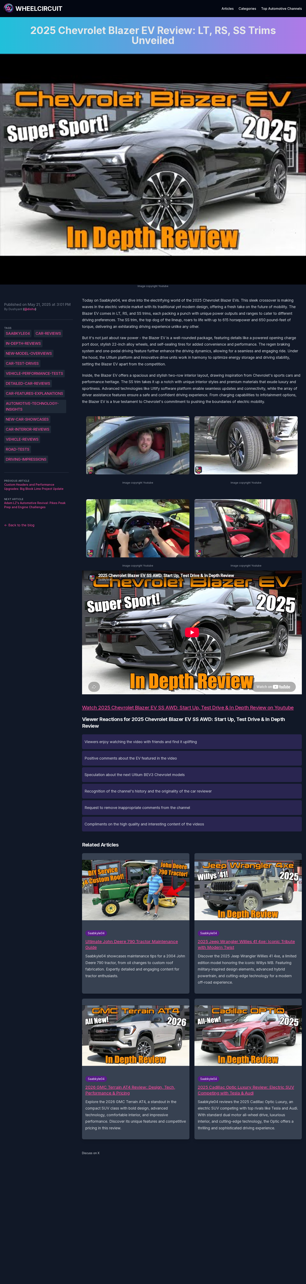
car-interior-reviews (27, 429)
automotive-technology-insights (32, 406)
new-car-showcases (27, 419)
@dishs (29, 309)
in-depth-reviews (23, 343)
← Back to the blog (19, 525)
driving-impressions (26, 459)
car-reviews (48, 333)
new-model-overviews (29, 353)
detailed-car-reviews (28, 383)
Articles (227, 8)
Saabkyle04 (18, 333)
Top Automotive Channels (281, 8)
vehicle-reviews (22, 439)
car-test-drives (22, 363)
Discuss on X (91, 1153)
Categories (247, 8)
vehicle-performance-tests (34, 373)
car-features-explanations (34, 393)
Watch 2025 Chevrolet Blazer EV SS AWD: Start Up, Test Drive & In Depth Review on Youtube (188, 708)
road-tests (17, 449)
